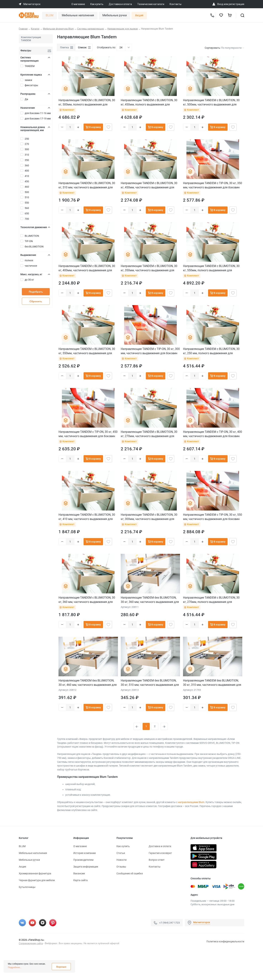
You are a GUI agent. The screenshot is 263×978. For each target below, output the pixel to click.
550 (27, 202)
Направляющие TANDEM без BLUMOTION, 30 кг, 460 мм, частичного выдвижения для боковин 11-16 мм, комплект (88, 682)
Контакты (175, 4)
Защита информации (85, 866)
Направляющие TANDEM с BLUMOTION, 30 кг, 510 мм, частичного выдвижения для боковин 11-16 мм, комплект (87, 185)
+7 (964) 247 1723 (169, 922)
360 (27, 165)
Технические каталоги (150, 4)
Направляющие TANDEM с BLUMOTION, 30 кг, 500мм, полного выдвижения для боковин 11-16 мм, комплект (87, 102)
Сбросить (36, 301)
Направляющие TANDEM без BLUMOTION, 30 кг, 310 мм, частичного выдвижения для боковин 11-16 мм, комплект (212, 682)
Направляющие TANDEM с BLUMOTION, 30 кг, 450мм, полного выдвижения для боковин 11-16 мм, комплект (149, 102)
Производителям (83, 859)
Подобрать (36, 291)
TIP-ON (29, 241)
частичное (31, 265)
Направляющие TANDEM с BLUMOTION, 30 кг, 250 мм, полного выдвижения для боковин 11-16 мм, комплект (211, 351)
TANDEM (30, 66)
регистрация (236, 4)
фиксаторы (31, 85)
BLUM (49, 15)
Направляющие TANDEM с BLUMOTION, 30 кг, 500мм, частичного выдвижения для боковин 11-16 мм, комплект (211, 102)
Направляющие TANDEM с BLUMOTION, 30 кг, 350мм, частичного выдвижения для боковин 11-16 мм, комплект (149, 268)
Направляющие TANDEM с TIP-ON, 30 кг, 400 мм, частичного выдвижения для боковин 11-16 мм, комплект (212, 434)
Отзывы (121, 866)
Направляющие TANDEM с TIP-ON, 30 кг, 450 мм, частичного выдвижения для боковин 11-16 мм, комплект (88, 434)
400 (27, 170)
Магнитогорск (201, 922)
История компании (84, 853)
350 (27, 160)
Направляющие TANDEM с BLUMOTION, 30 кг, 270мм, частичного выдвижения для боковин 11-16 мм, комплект (149, 434)
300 (27, 149)
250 (27, 138)
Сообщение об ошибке (129, 873)
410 (27, 176)
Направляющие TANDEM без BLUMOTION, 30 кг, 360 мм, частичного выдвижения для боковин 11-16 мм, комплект (150, 600)
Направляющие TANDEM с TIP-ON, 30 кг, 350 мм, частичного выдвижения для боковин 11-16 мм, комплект (212, 185)
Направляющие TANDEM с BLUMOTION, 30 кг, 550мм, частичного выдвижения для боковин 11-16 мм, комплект (87, 351)
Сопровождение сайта (31, 943)
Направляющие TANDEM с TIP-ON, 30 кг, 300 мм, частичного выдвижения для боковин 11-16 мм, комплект (150, 351)
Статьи (120, 853)
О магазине (78, 4)
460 (27, 186)
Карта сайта (80, 880)
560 (27, 208)
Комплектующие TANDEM (31, 39)
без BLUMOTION (34, 246)
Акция (139, 15)
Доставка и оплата (120, 4)
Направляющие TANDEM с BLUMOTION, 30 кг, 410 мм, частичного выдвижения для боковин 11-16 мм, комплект (87, 517)
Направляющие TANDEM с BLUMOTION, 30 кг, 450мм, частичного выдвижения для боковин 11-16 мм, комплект (149, 185)
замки (28, 80)
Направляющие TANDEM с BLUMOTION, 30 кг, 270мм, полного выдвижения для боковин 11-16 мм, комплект (211, 600)
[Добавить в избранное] (108, 127)
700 (27, 218)
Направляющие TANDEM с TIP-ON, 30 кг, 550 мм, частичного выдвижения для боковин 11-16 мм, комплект (212, 517)
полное (29, 260)
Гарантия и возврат (160, 853)
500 (27, 192)
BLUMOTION (32, 235)
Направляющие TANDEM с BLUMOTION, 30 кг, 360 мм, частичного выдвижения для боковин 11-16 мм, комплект (87, 600)
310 (27, 154)
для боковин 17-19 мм (38, 118)
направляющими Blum (191, 802)
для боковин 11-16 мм (38, 113)
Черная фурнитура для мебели (37, 880)
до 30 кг (29, 279)
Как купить (96, 4)
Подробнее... (14, 967)
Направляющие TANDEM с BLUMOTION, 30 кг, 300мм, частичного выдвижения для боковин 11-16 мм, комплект (149, 517)
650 (27, 213)
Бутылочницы (27, 887)
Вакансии (79, 873)
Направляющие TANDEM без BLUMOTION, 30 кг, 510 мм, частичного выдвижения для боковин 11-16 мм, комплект (150, 682)
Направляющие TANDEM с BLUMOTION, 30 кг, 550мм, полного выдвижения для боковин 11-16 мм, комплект (211, 268)
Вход (220, 4)
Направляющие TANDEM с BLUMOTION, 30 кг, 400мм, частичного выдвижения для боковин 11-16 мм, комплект (87, 268)
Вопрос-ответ (157, 859)
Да (26, 99)
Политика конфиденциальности (225, 941)
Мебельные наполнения (78, 15)
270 (27, 144)
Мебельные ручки (114, 15)
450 (27, 181)
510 (27, 197)
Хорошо (61, 966)
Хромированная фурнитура (35, 873)
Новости (121, 859)
